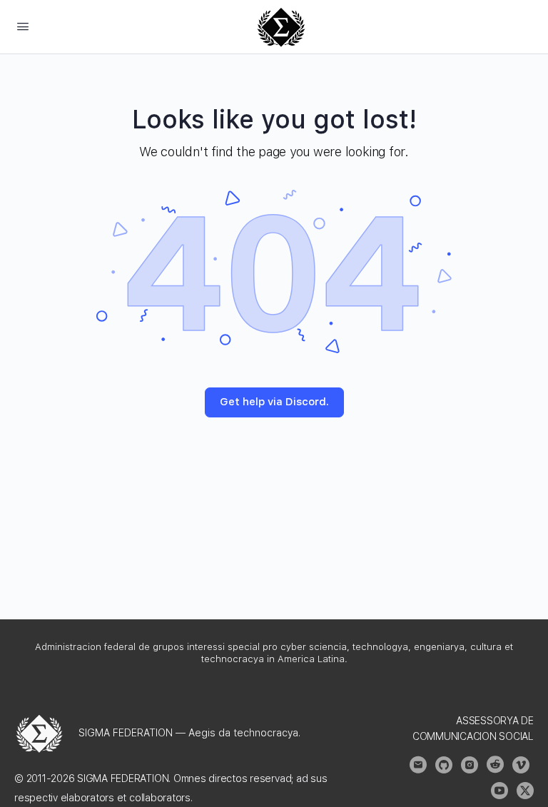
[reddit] (495, 764)
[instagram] (469, 764)
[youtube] (499, 790)
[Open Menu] (22, 26)
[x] (525, 790)
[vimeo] (520, 764)
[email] (418, 764)
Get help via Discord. (274, 401)
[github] (443, 764)
